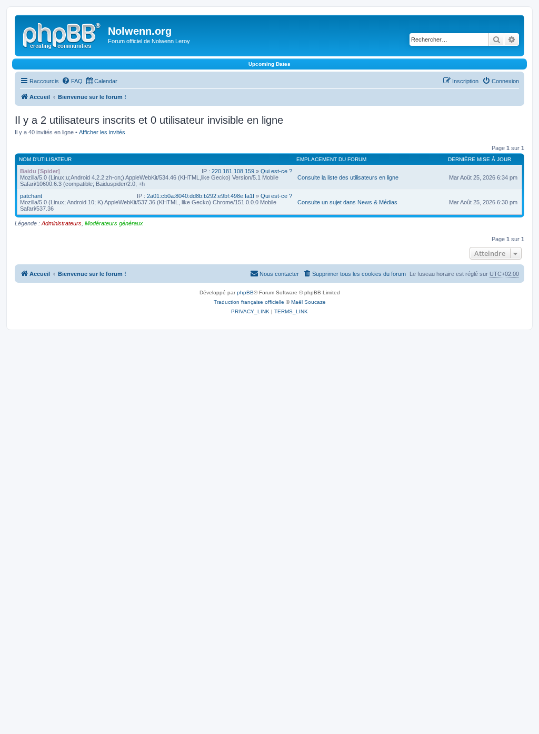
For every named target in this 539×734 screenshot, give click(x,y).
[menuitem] (72, 81)
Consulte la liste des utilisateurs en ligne (347, 177)
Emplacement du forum (331, 159)
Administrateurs (62, 223)
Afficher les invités (102, 132)
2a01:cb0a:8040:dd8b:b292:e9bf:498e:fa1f (200, 196)
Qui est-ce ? (276, 171)
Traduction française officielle (249, 302)
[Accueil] (62, 34)
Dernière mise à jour (479, 159)
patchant (31, 196)
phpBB (245, 292)
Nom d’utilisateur (45, 159)
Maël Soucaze (308, 302)
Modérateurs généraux (114, 223)
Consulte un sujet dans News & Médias (347, 202)
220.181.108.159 (233, 171)
